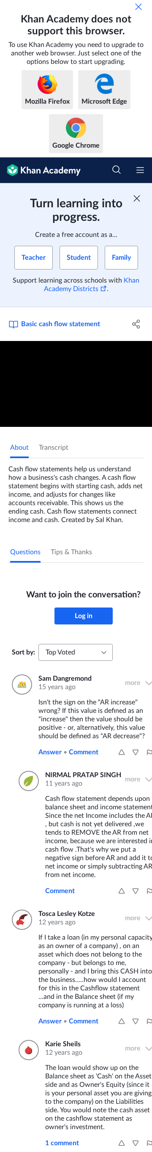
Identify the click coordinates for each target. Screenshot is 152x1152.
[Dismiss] (138, 7)
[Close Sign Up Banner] (136, 198)
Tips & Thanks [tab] (71, 552)
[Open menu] (140, 170)
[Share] (136, 324)
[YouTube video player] (76, 384)
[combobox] (75, 652)
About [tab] (19, 447)
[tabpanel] (76, 491)
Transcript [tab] (53, 447)
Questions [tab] (25, 552)
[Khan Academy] (40, 170)
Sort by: (23, 652)
